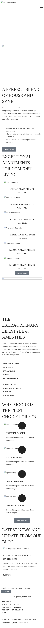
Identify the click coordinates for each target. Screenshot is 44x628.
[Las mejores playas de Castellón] (22, 548)
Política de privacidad (11, 607)
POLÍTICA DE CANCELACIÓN (12, 610)
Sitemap (5, 613)
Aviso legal (7, 602)
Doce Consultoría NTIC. (22, 622)
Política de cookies (10, 604)
